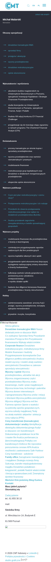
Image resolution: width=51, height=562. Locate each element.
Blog (31, 480)
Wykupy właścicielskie (29, 342)
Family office (11, 457)
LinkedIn (33, 553)
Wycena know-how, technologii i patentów (25, 388)
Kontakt (9, 483)
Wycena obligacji (13, 401)
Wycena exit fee (30, 401)
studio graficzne (13, 560)
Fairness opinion (13, 404)
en (34, 6)
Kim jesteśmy (22, 480)
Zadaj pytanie (11, 495)
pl (39, 6)
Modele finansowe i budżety (18, 352)
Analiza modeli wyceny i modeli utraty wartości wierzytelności (24, 362)
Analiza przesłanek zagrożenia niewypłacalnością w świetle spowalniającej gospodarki (26, 223)
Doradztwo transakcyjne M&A (20, 329)
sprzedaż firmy (14, 50)
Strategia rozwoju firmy (28, 460)
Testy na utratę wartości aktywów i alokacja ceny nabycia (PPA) (23, 414)
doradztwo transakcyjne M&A (20, 45)
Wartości (9, 480)
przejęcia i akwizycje (17, 56)
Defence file (25, 444)
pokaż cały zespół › (42, 14)
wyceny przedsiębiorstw (18, 62)
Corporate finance (14, 345)
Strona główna (12, 326)
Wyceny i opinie (13, 372)
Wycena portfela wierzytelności (31, 398)
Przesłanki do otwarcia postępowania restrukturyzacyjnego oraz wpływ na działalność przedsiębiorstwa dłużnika (24, 212)
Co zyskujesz (11, 336)
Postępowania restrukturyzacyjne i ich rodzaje (27, 203)
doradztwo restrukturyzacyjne (20, 67)
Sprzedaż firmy (26, 336)
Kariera (38, 480)
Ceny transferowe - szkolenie (19, 454)
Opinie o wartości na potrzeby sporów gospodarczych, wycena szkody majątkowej (22, 407)
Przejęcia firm (21, 339)
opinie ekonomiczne (16, 73)
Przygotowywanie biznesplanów (20, 355)
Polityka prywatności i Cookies (20, 556)
